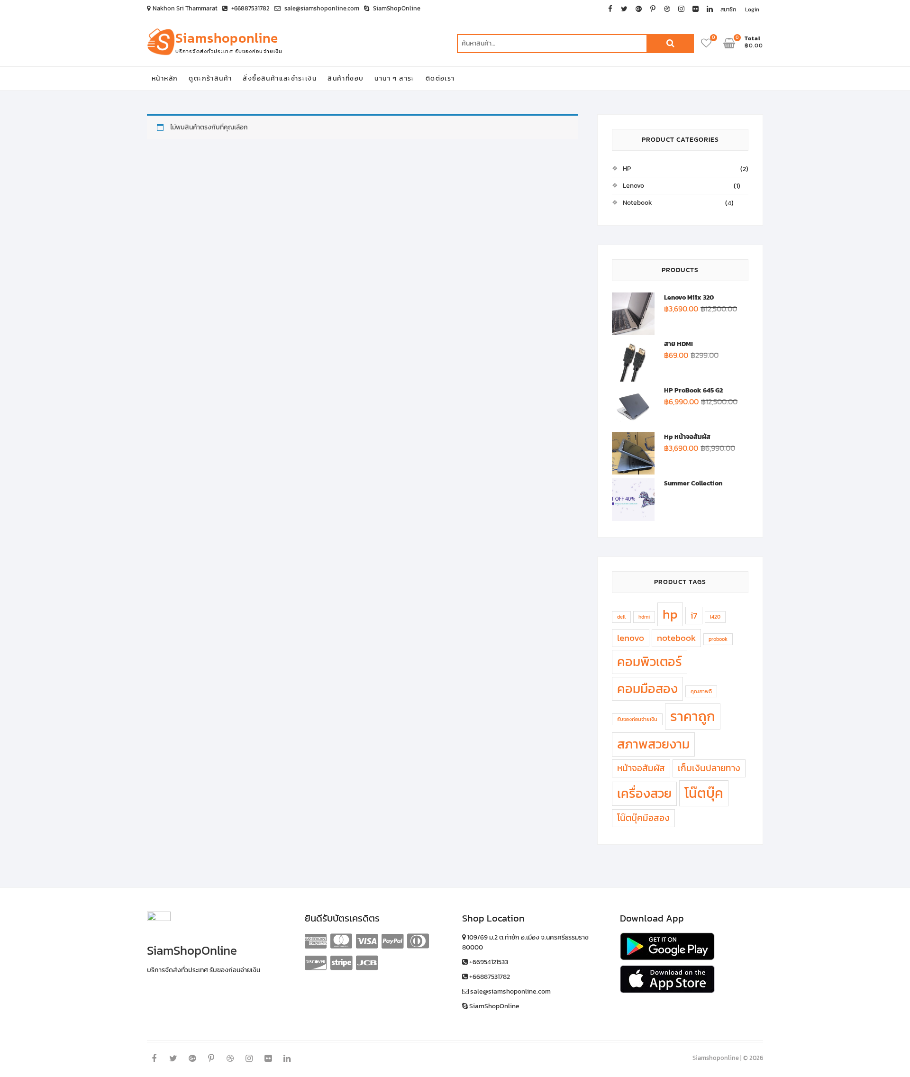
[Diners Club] (418, 941)
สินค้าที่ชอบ (346, 78)
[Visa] (367, 941)
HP (627, 168)
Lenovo (633, 186)
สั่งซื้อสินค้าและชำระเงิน (280, 78)
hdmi (644, 617)
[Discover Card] (316, 963)
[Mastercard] (341, 941)
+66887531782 (250, 8)
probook (718, 639)
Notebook (637, 203)
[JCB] (367, 963)
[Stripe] (341, 963)
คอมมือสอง (647, 688)
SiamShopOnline (396, 8)
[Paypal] (392, 941)
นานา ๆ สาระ (394, 78)
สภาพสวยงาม (653, 744)
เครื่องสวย (644, 793)
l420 (715, 617)
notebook (676, 637)
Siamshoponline (226, 38)
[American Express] (316, 941)
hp (670, 614)
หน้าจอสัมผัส (641, 768)
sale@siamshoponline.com (321, 8)
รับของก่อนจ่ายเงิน (637, 719)
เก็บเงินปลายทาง (709, 768)
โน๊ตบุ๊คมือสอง (643, 817)
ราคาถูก (692, 716)
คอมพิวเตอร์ (649, 661)
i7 (694, 615)
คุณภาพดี (701, 691)
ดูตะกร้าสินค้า (210, 78)
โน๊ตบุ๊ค (703, 793)
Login (752, 9)
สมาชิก (728, 9)
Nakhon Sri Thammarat (185, 8)
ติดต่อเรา (440, 78)
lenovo (630, 637)
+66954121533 (488, 962)
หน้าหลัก (165, 78)
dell (621, 617)
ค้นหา (670, 43)
